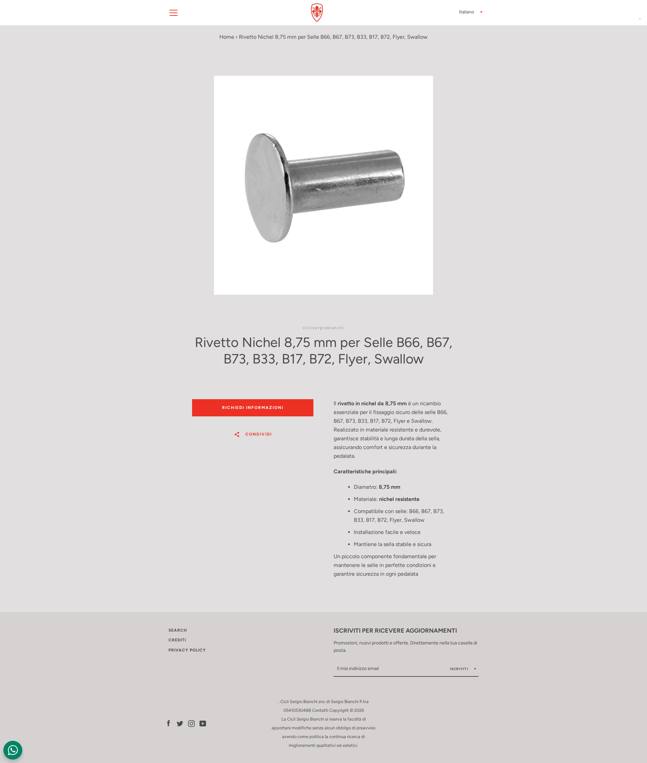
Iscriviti (460, 669)
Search (177, 630)
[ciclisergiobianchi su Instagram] (191, 723)
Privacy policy (187, 650)
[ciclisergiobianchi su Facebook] (168, 723)
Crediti (177, 640)
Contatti (320, 710)
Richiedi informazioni (252, 407)
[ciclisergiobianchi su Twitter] (180, 723)
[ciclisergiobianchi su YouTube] (202, 723)
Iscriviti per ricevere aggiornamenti (395, 630)
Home (226, 37)
